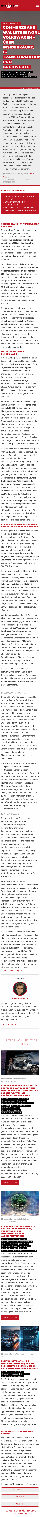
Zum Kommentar (10, 1182)
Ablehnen (20, 1504)
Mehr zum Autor (9, 1024)
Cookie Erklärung (20, 1513)
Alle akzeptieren (20, 1490)
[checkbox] (2, 1484)
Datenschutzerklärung (26, 1510)
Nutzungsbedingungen (12, 970)
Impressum (10, 1510)
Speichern (20, 1497)
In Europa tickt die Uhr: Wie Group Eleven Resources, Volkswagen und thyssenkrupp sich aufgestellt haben (18, 1231)
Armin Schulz (20, 999)
